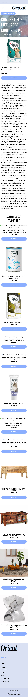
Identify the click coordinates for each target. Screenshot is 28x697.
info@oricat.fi (4, 2)
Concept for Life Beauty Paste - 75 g (14, 404)
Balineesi (4, 672)
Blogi (3, 675)
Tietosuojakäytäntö (11, 694)
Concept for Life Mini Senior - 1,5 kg (14, 322)
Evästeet (19, 693)
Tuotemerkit (10, 67)
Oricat (3, 667)
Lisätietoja (14, 78)
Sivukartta (19, 694)
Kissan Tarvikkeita (8, 13)
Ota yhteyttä (13, 693)
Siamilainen (4, 670)
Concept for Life (17, 67)
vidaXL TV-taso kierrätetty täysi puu (14, 535)
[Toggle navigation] (3, 7)
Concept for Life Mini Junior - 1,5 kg (14, 340)
